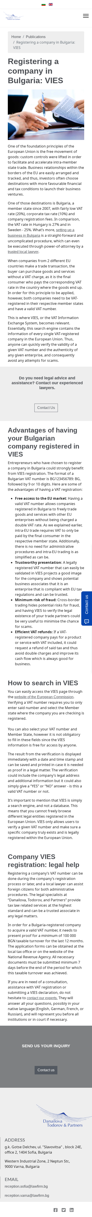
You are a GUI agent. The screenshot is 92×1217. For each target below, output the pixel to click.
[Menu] (86, 15)
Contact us (46, 1070)
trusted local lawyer (23, 252)
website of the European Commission (43, 697)
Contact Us (46, 408)
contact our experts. (42, 998)
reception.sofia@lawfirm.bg (26, 1186)
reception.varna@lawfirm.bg (27, 1195)
